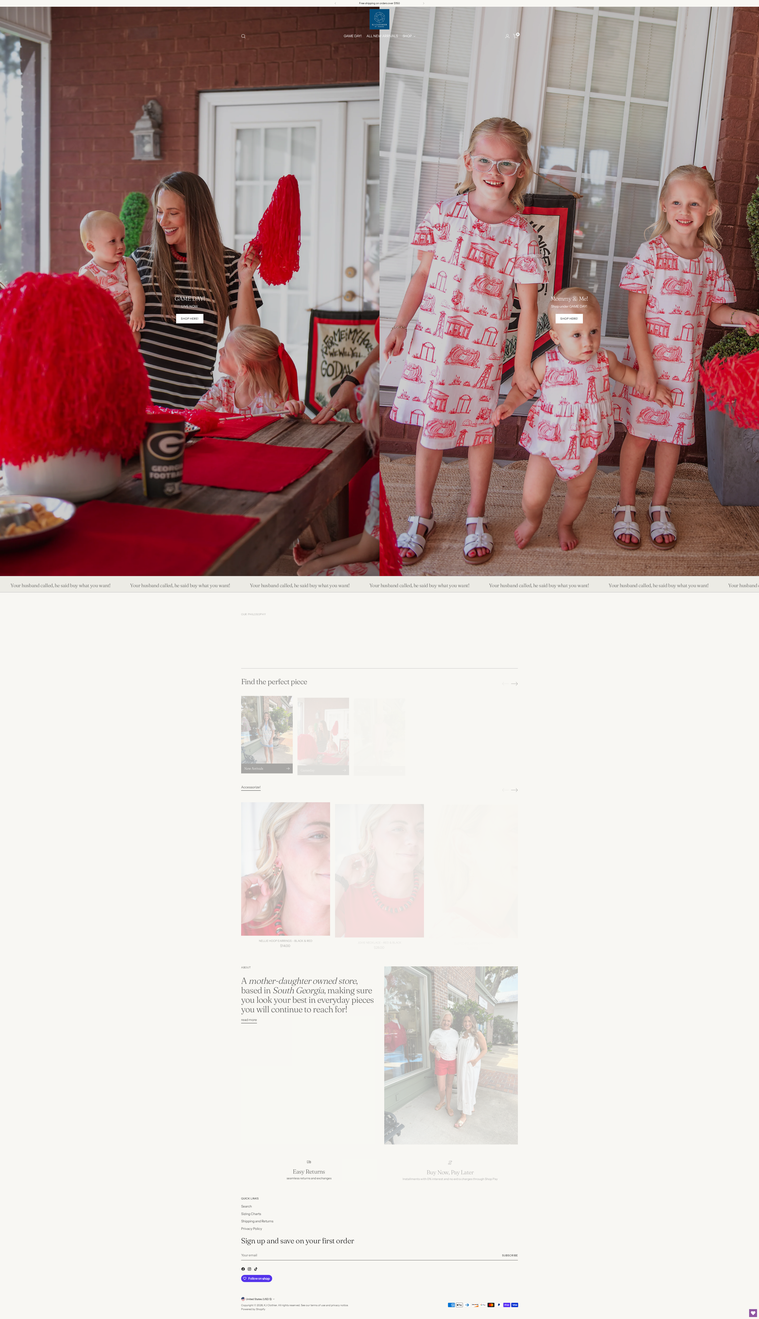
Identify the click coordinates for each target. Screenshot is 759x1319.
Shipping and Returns (257, 1221)
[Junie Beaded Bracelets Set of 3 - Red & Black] (661, 863)
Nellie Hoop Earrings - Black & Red (285, 935)
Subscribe (510, 1255)
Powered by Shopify (253, 1309)
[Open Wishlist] (753, 1313)
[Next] (423, 3)
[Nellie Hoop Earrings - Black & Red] (285, 863)
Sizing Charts (251, 1214)
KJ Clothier (270, 1305)
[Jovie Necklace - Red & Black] (379, 863)
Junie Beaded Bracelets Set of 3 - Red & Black (661, 935)
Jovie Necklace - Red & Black (379, 935)
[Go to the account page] (507, 36)
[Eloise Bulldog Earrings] (473, 863)
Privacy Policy (251, 1229)
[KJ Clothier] (379, 19)
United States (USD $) (259, 1299)
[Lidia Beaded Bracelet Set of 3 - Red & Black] (567, 863)
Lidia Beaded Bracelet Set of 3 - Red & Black (567, 935)
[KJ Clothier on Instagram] (249, 1270)
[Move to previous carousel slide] (505, 681)
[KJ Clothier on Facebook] (243, 1270)
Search (246, 1206)
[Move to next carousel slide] (514, 681)
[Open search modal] (243, 36)
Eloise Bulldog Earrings (473, 935)
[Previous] (335, 3)
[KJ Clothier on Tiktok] (256, 1270)
